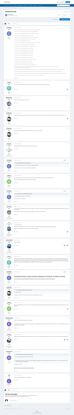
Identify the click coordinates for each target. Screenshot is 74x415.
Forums (6, 5)
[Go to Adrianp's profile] (9, 340)
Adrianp (9, 334)
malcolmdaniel (9, 351)
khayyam (9, 143)
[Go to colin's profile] (9, 381)
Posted (17, 27)
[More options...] (68, 27)
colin (9, 375)
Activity (10, 5)
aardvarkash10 (9, 240)
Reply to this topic (65, 19)
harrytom (9, 206)
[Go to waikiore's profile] (9, 181)
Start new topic (55, 19)
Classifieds (25, 5)
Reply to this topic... (13, 400)
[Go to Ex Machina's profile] (9, 119)
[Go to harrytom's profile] (9, 212)
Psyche (9, 82)
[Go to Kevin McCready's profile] (9, 324)
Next (9, 23)
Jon (9, 222)
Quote (17, 78)
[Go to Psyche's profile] (9, 88)
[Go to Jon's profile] (9, 228)
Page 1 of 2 (15, 23)
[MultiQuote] (14, 78)
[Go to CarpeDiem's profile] (6, 15)
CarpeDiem (11, 14)
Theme (37, 411)
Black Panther (9, 97)
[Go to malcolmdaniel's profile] (9, 357)
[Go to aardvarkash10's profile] (9, 246)
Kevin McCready (9, 317)
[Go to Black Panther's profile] (9, 103)
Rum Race (30, 5)
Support (40, 5)
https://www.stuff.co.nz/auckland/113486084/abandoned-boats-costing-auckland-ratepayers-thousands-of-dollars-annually (34, 278)
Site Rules (35, 5)
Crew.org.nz (7, 2)
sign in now (27, 395)
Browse (15, 5)
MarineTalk (15, 15)
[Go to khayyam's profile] (9, 150)
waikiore (9, 175)
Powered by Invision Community (37, 413)
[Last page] (11, 23)
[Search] (69, 5)
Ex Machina (9, 113)
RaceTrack (20, 5)
